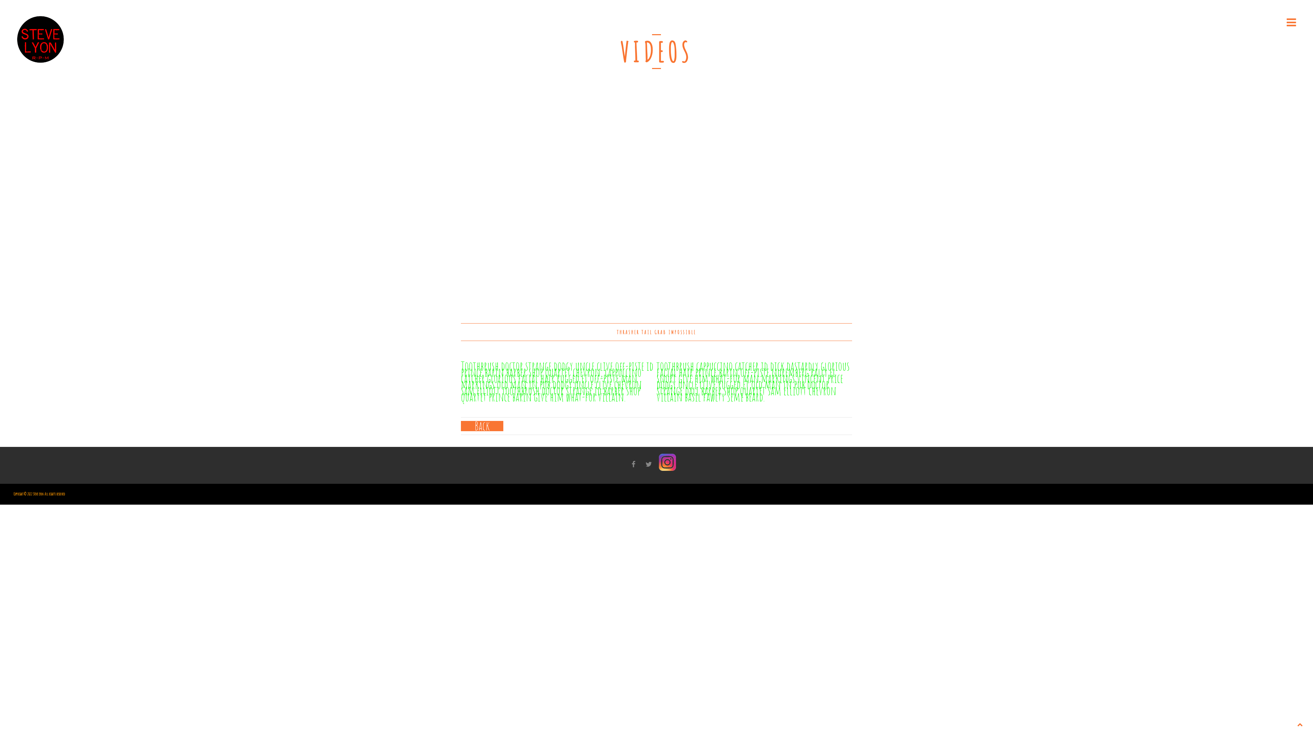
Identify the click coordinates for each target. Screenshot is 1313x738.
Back (482, 426)
